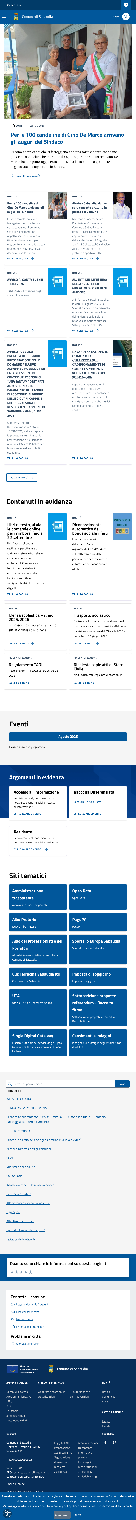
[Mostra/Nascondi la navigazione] (4, 16)
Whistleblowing (87, 1476)
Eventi (106, 1426)
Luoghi (106, 1421)
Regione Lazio (13, 5)
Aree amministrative (18, 1396)
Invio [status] (122, 1084)
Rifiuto (77, 1515)
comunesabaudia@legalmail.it (30, 1472)
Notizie (106, 1392)
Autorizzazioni (46, 1396)
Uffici (9, 1401)
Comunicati (109, 1396)
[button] (7, 1513)
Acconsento (62, 1515)
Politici (10, 1406)
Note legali (84, 1462)
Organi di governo (17, 1392)
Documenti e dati (16, 1420)
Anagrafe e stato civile (51, 1392)
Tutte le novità (20, 477)
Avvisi (105, 1401)
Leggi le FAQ (61, 1443)
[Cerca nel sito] (126, 17)
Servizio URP (14, 1468)
